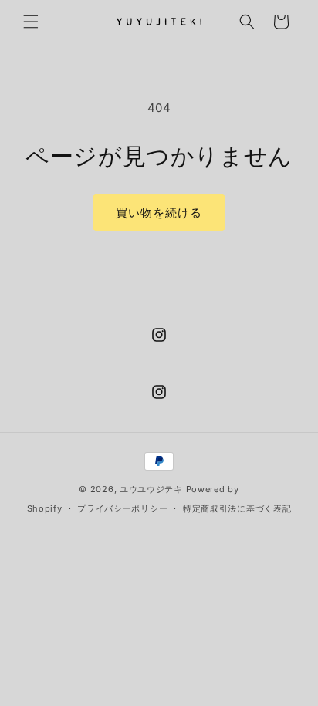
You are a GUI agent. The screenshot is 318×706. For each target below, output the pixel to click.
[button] (31, 22)
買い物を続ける (159, 212)
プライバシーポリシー (122, 508)
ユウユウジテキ (151, 489)
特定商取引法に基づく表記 (237, 508)
